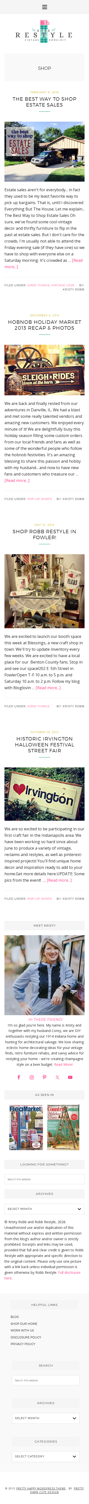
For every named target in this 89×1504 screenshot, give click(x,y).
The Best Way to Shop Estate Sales (44, 102)
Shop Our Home (24, 1324)
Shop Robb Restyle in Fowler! (44, 534)
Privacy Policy (23, 1344)
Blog (15, 1317)
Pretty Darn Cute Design (57, 1490)
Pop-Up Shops (39, 499)
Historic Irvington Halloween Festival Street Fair (44, 745)
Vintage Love (62, 285)
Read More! (63, 1064)
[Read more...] (16, 480)
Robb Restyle (44, 31)
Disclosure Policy (26, 1337)
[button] (44, 7)
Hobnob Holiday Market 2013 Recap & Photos (44, 325)
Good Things (38, 285)
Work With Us (22, 1330)
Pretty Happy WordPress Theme (41, 1488)
